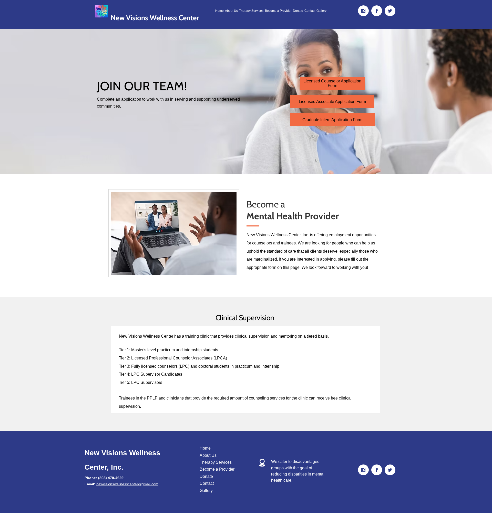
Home (205, 448)
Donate (206, 476)
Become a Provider (217, 469)
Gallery (206, 490)
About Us (208, 455)
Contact (207, 483)
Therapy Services (216, 462)
